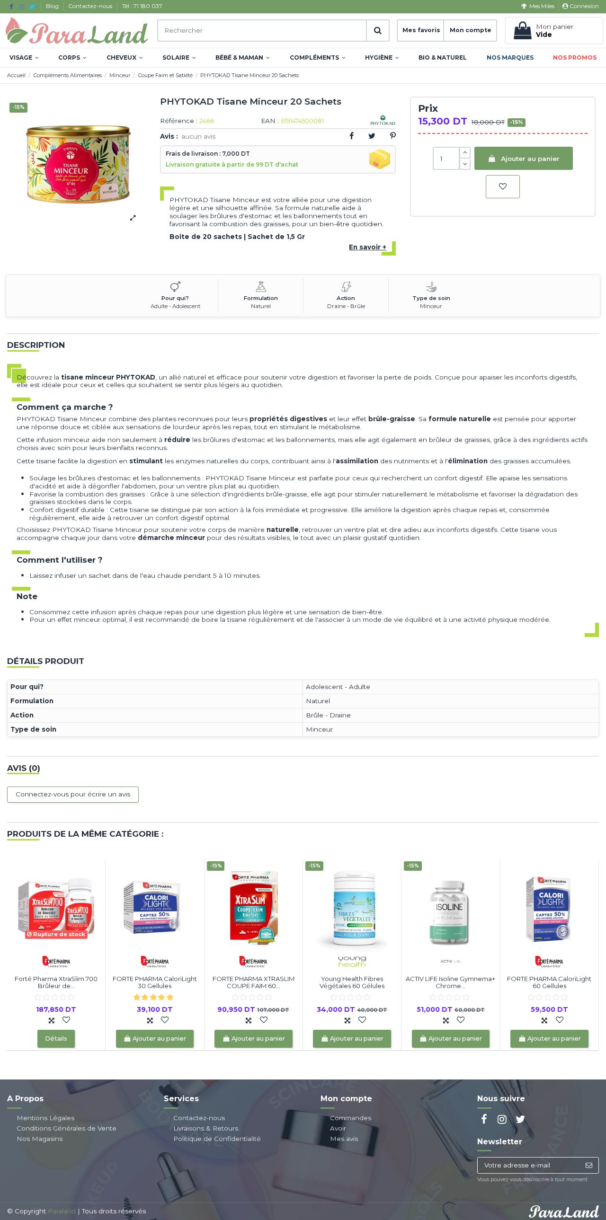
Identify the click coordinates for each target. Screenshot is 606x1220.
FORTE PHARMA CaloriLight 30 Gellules (155, 982)
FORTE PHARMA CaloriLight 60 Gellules (549, 982)
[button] (24, 57)
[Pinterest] (393, 136)
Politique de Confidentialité (217, 1138)
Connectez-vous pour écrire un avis (73, 794)
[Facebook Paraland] (11, 6)
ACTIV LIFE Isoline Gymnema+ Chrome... (450, 982)
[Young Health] (352, 961)
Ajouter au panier (530, 158)
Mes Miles (541, 5)
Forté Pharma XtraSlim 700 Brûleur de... (56, 982)
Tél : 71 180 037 (142, 5)
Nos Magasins (39, 1138)
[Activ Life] (451, 961)
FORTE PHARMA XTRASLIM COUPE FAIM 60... (253, 982)
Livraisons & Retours (205, 1128)
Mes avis (344, 1138)
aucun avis (198, 136)
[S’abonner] (588, 1166)
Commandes (350, 1118)
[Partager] (351, 136)
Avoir (338, 1128)
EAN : (270, 121)
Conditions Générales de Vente (66, 1128)
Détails (56, 1038)
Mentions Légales (45, 1118)
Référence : (178, 121)
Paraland (62, 1211)
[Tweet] (371, 136)
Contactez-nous (91, 5)
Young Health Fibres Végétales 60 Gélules (352, 982)
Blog (53, 5)
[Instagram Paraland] (22, 6)
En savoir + (367, 247)
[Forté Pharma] (56, 961)
